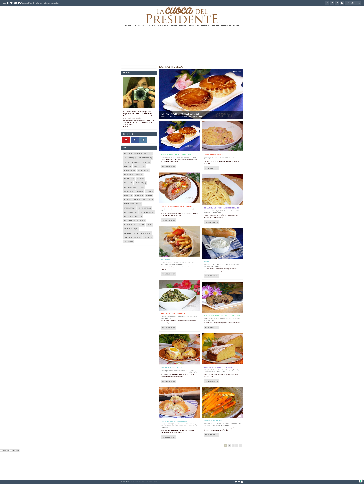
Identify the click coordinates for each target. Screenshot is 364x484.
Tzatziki (207, 262)
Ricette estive (144, 208)
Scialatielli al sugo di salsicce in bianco (221, 208)
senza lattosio (131, 233)
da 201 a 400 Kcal (221, 370)
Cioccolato (130, 158)
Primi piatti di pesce (132, 204)
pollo (137, 200)
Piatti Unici (175, 209)
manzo (128, 183)
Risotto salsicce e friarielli (173, 313)
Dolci (127, 166)
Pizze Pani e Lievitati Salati (168, 426)
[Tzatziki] (222, 243)
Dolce (150, 26)
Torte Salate (188, 116)
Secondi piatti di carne (134, 225)
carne (147, 154)
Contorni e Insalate (230, 264)
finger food (139, 166)
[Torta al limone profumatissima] (222, 348)
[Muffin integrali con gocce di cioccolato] (222, 297)
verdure (148, 237)
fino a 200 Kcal (185, 424)
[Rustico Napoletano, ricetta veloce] (179, 136)
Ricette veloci (131, 220)
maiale (140, 179)
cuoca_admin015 (209, 211)
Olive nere (129, 191)
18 (161, 318)
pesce (149, 195)
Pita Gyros (165, 260)
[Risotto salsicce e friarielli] (179, 295)
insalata (128, 174)
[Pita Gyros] (179, 241)
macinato (129, 179)
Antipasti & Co (177, 263)
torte (128, 237)
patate (128, 195)
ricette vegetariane (133, 216)
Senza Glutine (178, 26)
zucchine (128, 241)
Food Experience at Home (225, 26)
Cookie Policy (15, 450)
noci (141, 187)
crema (146, 162)
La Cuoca (139, 26)
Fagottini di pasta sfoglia (172, 367)
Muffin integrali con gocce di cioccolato (222, 315)
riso (142, 220)
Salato (162, 26)
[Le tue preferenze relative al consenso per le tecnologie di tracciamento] (360, 480)
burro (128, 154)
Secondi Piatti (185, 209)
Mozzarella (130, 187)
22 (205, 320)
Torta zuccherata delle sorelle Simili (36, 3)
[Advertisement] (182, 48)
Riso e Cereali (189, 316)
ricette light (130, 212)
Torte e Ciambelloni (233, 318)
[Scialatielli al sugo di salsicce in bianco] (222, 189)
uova (137, 237)
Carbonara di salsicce (214, 154)
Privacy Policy (5, 450)
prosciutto (129, 208)
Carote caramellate (213, 421)
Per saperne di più (168, 166)
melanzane (140, 183)
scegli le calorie (198, 26)
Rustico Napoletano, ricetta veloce (180, 114)
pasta (149, 191)
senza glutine (130, 229)
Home (128, 26)
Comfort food (145, 158)
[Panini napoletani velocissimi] (179, 402)
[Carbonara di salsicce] (222, 136)
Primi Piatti (182, 316)
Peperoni (139, 195)
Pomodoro (147, 200)
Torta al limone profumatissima (218, 367)
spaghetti (145, 233)
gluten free (143, 170)
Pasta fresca (227, 211)
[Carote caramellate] (222, 402)
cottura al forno (132, 162)
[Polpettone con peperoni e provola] (179, 188)
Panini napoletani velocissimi (174, 421)
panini (140, 191)
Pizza (127, 200)
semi (149, 225)
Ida (168, 116)
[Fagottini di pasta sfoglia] (179, 349)
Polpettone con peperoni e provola (176, 206)
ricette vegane (146, 212)
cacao (138, 154)
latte (138, 174)
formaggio (129, 170)
